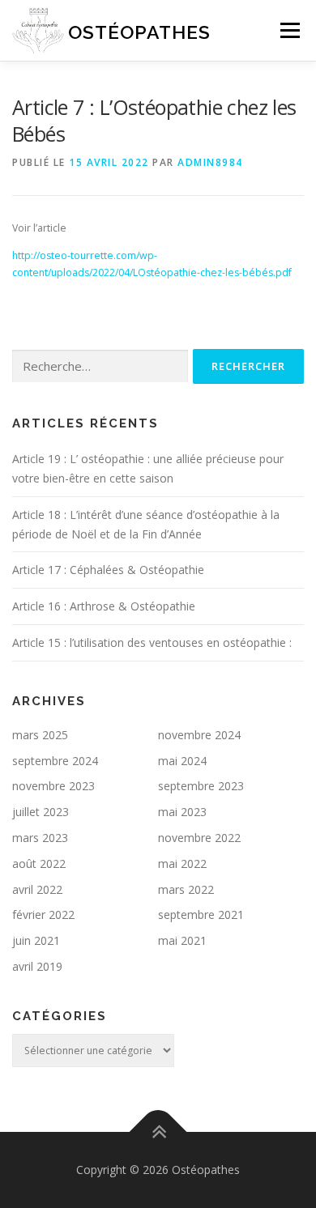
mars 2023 (40, 837)
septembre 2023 (201, 785)
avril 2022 (37, 889)
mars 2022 (186, 889)
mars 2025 (40, 734)
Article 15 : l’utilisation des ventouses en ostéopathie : (152, 642)
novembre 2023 (53, 785)
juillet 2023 (40, 811)
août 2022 (39, 863)
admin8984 (210, 162)
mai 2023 (182, 811)
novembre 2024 (199, 734)
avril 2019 (37, 966)
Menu (288, 30)
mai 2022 (182, 863)
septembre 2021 (201, 914)
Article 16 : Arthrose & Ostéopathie (103, 606)
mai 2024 (182, 760)
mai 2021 (182, 940)
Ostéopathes (139, 32)
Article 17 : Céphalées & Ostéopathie (108, 569)
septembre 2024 (55, 760)
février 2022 (43, 914)
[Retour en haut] (158, 1132)
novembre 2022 (199, 837)
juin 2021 (36, 940)
